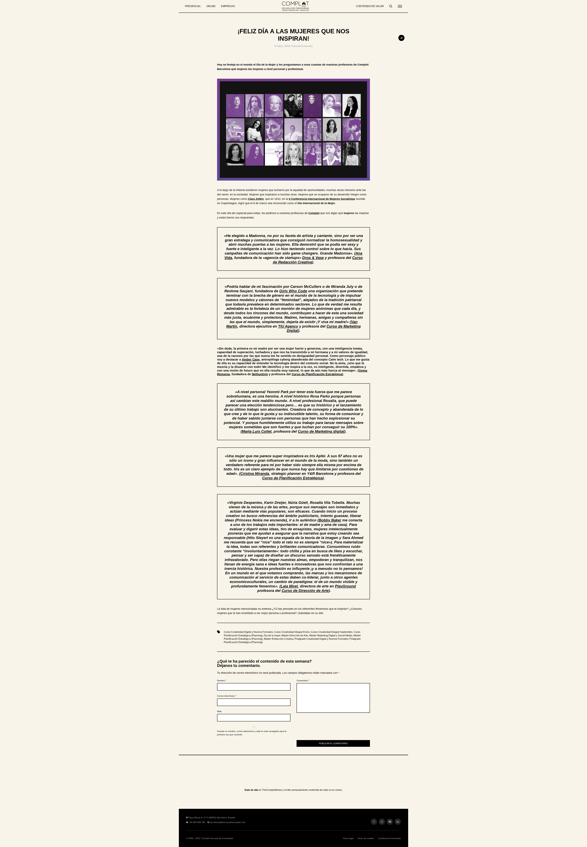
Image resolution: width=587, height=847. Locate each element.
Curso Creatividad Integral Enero (292, 632)
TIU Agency (288, 326)
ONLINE (211, 6)
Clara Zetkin (256, 198)
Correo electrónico (226, 696)
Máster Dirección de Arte (294, 635)
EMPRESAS (228, 6)
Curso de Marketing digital (321, 431)
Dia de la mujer (272, 635)
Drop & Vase (313, 258)
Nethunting (260, 374)
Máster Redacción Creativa (278, 639)
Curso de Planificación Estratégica (317, 374)
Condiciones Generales (389, 838)
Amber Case (251, 359)
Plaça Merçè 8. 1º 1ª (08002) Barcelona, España (211, 817)
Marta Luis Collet (256, 431)
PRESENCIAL (193, 6)
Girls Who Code (293, 291)
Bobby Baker (330, 520)
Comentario (303, 680)
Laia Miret (289, 586)
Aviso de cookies (366, 838)
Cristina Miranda (254, 473)
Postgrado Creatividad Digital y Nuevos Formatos (321, 639)
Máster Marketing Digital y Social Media (330, 635)
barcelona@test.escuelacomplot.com (227, 822)
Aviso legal (348, 838)
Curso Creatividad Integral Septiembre (332, 632)
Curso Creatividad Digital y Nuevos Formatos (248, 632)
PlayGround (345, 586)
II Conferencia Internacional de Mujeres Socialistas (322, 198)
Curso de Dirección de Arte (305, 590)
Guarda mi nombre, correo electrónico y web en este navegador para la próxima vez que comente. (251, 733)
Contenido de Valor (370, 6)
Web (219, 711)
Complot (313, 213)
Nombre (221, 680)
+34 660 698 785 (197, 822)
